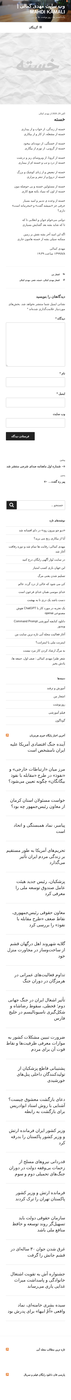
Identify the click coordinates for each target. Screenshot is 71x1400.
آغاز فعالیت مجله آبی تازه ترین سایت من (40, 634)
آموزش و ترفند (56, 688)
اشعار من (55, 274)
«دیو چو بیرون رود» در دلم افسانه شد (42, 530)
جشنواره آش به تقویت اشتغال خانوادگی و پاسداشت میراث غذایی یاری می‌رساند (37, 1280)
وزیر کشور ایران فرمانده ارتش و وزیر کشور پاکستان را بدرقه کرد (37, 1136)
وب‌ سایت (59, 414)
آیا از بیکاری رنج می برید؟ (49, 538)
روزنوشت (59, 704)
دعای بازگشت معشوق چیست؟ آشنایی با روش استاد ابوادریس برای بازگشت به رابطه (36, 1105)
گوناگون (60, 720)
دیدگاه (60, 318)
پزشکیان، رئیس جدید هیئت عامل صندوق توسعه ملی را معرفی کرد (40, 887)
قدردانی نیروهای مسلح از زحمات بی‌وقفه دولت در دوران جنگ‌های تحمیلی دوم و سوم (37, 1167)
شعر (34, 280)
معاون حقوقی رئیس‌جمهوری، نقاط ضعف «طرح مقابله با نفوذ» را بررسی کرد (38, 918)
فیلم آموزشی (57, 712)
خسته (39, 280)
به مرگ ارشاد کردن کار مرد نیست (44, 650)
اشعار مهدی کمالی (51, 280)
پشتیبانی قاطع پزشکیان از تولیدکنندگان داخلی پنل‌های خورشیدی (41, 1074)
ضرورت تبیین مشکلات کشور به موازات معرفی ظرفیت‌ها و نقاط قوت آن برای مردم (35, 1043)
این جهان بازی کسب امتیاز (49, 567)
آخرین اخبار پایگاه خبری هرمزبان (47, 735)
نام (62, 373)
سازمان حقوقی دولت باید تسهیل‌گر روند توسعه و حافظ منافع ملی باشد (38, 1224)
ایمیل (61, 393)
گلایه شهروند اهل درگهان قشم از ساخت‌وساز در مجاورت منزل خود (36, 949)
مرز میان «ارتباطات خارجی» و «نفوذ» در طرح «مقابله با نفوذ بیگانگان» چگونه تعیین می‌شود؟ (36, 775)
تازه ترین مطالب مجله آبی (50, 1349)
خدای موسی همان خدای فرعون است (42, 592)
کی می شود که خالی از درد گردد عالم (41, 584)
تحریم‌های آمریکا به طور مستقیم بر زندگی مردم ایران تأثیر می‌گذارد (35, 856)
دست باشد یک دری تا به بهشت (46, 600)
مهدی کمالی (44, 113)
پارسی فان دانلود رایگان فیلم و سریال (44, 1374)
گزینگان (33, 27)
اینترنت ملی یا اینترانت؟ (50, 642)
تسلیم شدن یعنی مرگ (51, 575)
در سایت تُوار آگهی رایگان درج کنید (43, 559)
